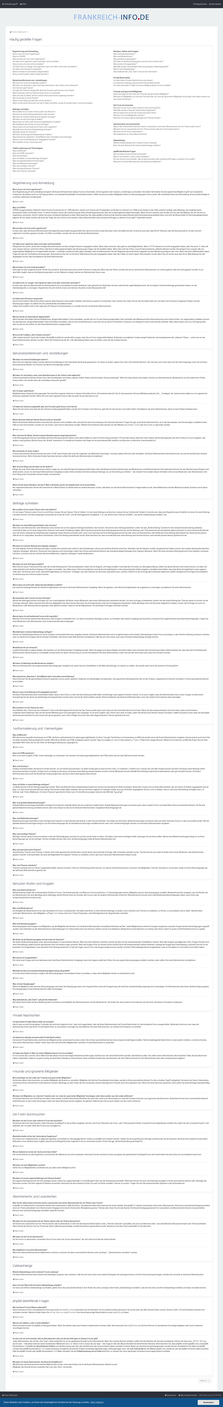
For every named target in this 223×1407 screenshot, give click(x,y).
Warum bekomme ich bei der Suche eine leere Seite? (134, 113)
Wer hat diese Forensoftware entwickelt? (130, 154)
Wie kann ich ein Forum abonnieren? (128, 132)
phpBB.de (151, 425)
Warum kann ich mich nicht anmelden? (28, 64)
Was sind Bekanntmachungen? (25, 163)
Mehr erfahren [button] (97, 1402)
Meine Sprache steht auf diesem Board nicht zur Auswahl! (36, 93)
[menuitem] (23, 4)
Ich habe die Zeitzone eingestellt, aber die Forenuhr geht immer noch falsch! (43, 90)
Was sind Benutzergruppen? (124, 59)
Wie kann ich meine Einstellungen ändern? (30, 83)
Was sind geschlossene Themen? (26, 168)
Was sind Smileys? (20, 156)
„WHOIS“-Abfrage (199, 1341)
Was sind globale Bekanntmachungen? (28, 161)
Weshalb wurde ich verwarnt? (25, 132)
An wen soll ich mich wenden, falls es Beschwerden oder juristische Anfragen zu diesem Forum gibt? (154, 159)
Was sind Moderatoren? (123, 56)
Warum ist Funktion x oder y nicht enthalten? (131, 157)
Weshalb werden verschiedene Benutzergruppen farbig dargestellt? (141, 67)
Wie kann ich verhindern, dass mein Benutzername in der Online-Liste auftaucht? (45, 85)
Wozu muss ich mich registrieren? (26, 54)
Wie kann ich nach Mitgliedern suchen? (129, 115)
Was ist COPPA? (19, 56)
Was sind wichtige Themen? (24, 166)
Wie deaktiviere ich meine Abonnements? (130, 134)
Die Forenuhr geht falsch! (23, 88)
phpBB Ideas (133, 1326)
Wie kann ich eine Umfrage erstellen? (28, 119)
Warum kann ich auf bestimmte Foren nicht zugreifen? (35, 127)
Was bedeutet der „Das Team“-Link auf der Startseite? (135, 72)
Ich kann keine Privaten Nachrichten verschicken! (133, 80)
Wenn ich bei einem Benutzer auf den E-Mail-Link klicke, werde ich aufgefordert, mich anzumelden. (53, 103)
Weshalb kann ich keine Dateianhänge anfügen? (32, 129)
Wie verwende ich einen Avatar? (26, 98)
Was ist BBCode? (19, 151)
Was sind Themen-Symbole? (24, 171)
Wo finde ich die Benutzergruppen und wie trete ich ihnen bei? (138, 61)
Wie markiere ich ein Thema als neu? (27, 142)
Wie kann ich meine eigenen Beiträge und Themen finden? (137, 118)
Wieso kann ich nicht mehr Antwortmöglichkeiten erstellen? (37, 122)
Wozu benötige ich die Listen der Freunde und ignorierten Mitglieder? (141, 94)
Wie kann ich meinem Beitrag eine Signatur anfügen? (34, 117)
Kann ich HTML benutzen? (23, 153)
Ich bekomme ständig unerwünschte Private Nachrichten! (136, 83)
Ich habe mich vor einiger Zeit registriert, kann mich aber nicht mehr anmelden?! (45, 67)
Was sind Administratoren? (124, 54)
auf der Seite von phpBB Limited (63, 1312)
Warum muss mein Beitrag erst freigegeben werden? (34, 140)
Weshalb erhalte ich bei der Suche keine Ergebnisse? (134, 110)
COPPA (152, 246)
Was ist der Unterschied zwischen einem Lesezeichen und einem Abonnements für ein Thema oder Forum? (157, 126)
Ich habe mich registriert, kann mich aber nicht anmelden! (36, 61)
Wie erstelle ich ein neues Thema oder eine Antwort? (34, 112)
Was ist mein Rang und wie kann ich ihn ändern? (32, 101)
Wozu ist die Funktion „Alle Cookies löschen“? (31, 74)
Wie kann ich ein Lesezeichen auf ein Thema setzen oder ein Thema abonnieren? (146, 129)
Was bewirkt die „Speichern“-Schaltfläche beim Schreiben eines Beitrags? (42, 137)
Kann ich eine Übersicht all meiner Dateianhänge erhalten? (137, 145)
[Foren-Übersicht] (111, 17)
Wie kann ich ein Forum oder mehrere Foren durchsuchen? (137, 108)
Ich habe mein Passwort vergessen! (27, 69)
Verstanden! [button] (208, 1402)
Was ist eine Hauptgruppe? (124, 69)
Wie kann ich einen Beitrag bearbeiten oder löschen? (34, 114)
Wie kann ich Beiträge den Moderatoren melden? (32, 134)
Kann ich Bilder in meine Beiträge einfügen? (30, 158)
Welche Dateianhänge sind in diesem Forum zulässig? (135, 143)
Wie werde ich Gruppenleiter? (125, 64)
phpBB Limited (134, 425)
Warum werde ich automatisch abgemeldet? (31, 72)
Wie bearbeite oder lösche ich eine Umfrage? (31, 124)
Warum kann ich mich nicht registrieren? (29, 59)
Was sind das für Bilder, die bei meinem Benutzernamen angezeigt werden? (43, 95)
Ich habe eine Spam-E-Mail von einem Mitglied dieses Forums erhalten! (142, 85)
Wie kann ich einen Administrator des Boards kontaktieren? (137, 162)
